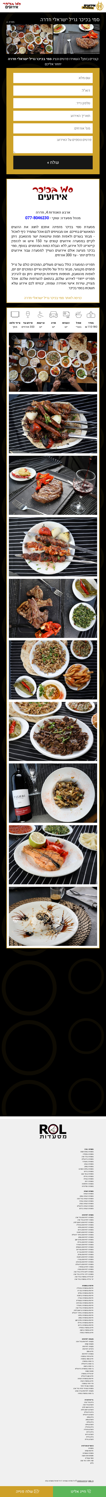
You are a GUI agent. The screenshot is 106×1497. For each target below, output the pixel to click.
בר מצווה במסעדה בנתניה (85, 1393)
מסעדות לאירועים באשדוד (84, 1244)
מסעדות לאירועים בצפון (85, 1237)
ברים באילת (89, 1437)
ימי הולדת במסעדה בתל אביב (83, 1279)
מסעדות (90, 1448)
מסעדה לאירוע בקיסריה (86, 1267)
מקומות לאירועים (88, 1346)
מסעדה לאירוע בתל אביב (85, 1220)
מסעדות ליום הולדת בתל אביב (83, 1272)
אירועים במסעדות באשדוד (84, 1305)
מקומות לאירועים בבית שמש (84, 1391)
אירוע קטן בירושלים (87, 1376)
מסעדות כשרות (88, 1194)
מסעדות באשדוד (87, 1161)
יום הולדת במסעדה (87, 1373)
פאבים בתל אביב (88, 1405)
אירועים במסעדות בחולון (85, 1293)
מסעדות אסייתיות (87, 1186)
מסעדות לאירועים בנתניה (85, 1269)
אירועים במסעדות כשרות (85, 1378)
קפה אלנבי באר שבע (87, 1460)
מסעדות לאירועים (87, 1354)
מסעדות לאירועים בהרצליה (84, 1225)
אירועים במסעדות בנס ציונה (84, 1303)
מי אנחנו (90, 1481)
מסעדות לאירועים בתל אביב (84, 1217)
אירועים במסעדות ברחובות (85, 1295)
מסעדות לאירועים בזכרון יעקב (84, 1239)
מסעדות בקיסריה (88, 1154)
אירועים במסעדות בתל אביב (84, 1308)
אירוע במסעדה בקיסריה (86, 1327)
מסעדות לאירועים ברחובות (85, 1232)
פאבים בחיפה (89, 1424)
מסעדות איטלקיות (87, 1184)
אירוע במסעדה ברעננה (86, 1330)
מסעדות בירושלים (87, 1159)
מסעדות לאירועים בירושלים (84, 1264)
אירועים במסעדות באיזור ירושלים (82, 1313)
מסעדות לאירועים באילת (85, 1242)
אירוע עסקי (90, 1351)
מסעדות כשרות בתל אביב (85, 1198)
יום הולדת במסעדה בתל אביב (84, 1277)
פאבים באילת (89, 1439)
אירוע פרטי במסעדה (87, 1356)
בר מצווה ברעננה (88, 1366)
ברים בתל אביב (88, 1402)
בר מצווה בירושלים (87, 1364)
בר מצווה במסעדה (87, 1361)
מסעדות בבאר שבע (87, 1174)
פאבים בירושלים (88, 1414)
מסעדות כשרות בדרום (86, 1208)
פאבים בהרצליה (88, 1429)
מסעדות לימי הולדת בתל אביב (83, 1274)
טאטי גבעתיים (89, 1458)
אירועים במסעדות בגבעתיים (84, 1300)
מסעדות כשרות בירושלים (85, 1206)
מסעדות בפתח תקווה (86, 1151)
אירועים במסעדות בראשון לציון (83, 1310)
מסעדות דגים (89, 1181)
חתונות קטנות (89, 1371)
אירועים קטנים (89, 1451)
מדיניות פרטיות (82, 1481)
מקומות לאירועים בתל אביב (84, 1341)
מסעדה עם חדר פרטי (87, 1386)
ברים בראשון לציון (87, 1407)
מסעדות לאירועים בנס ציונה (84, 1262)
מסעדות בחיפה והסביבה (86, 1169)
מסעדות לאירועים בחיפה (85, 1227)
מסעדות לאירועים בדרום (85, 1230)
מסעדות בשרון (88, 1164)
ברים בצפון (90, 1417)
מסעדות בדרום (88, 1171)
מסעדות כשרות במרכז (86, 1201)
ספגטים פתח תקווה (87, 1455)
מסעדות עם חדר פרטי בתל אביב (83, 1388)
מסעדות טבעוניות (88, 1453)
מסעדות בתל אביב (87, 1156)
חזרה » (10, 22)
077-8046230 (37, 218)
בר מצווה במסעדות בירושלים (84, 1368)
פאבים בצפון (89, 1419)
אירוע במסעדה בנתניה (86, 1332)
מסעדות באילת (88, 1176)
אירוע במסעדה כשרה (86, 1381)
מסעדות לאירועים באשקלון (84, 1247)
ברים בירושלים (88, 1412)
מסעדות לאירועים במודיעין (84, 1249)
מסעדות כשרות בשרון (86, 1203)
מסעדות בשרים (88, 1179)
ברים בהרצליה (89, 1427)
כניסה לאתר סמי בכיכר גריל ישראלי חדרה (53, 298)
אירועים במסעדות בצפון (86, 1318)
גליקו (91, 1463)
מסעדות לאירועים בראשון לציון (83, 1222)
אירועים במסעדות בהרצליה (85, 1288)
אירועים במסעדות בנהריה (85, 1298)
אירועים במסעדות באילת (85, 1323)
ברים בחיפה (90, 1422)
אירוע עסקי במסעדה (87, 1359)
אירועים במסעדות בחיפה (85, 1315)
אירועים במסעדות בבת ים (85, 1290)
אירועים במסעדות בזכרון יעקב (84, 1320)
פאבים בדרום (89, 1434)
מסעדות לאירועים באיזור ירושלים (82, 1235)
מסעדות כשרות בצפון (86, 1196)
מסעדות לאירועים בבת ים (85, 1252)
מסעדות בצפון (89, 1166)
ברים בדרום (90, 1432)
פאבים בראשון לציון (87, 1410)
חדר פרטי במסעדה (87, 1383)
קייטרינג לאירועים (88, 1349)
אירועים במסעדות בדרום (85, 1325)
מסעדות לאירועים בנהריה (85, 1259)
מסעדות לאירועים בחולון (85, 1254)
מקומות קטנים (89, 1344)
